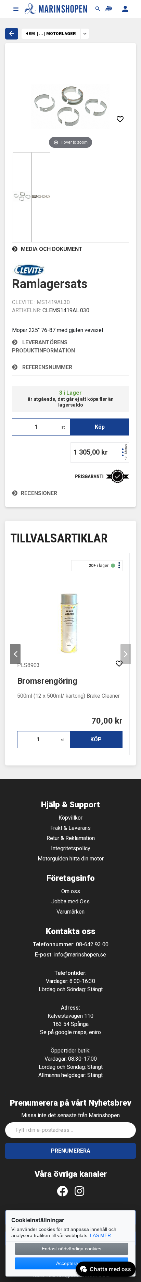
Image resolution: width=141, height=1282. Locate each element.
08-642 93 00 (92, 944)
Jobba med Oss (70, 901)
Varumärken (70, 911)
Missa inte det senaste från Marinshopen (70, 1115)
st (63, 427)
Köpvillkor (70, 817)
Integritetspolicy (70, 848)
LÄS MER (100, 1235)
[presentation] (15, 654)
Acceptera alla (71, 1263)
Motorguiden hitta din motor (71, 858)
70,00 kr (107, 721)
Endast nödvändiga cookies (71, 1248)
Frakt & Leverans (70, 828)
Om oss (70, 891)
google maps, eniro (78, 1032)
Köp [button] (100, 427)
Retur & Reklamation (71, 838)
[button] (15, 8)
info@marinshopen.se (80, 954)
